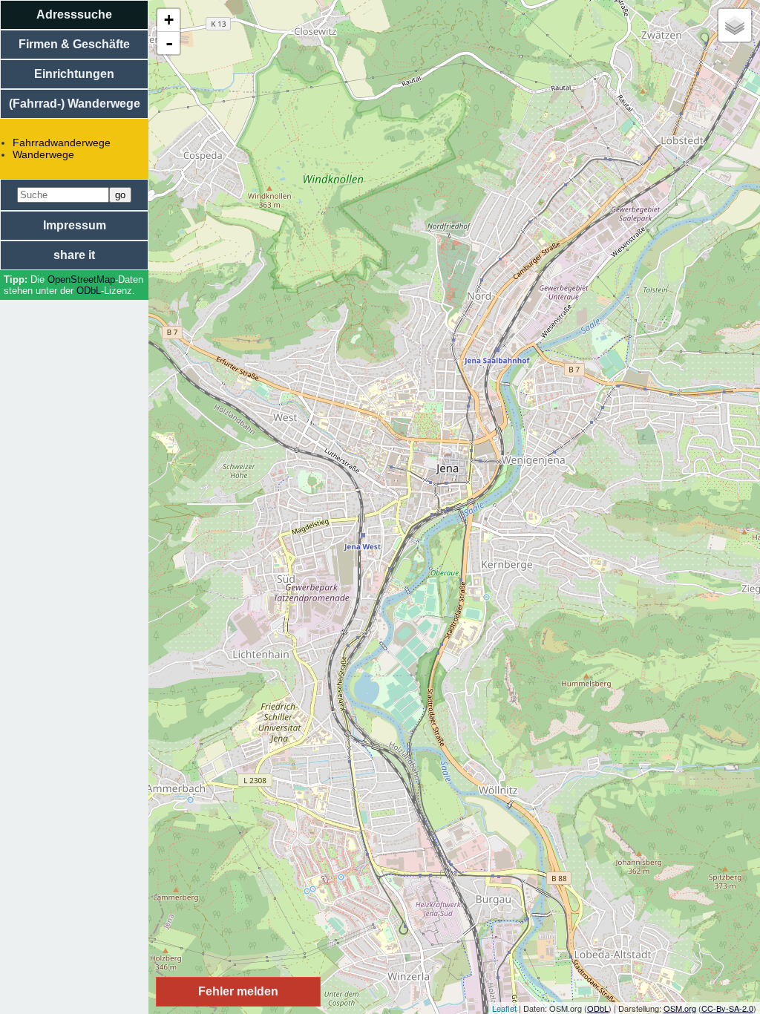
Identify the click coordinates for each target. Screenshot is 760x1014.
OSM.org (680, 1008)
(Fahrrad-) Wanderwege (74, 103)
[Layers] (734, 25)
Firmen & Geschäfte (74, 44)
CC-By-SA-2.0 (727, 1008)
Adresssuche (74, 14)
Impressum (74, 225)
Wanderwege (43, 154)
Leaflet (504, 1008)
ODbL (88, 290)
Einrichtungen (74, 74)
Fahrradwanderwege (62, 142)
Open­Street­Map (81, 279)
